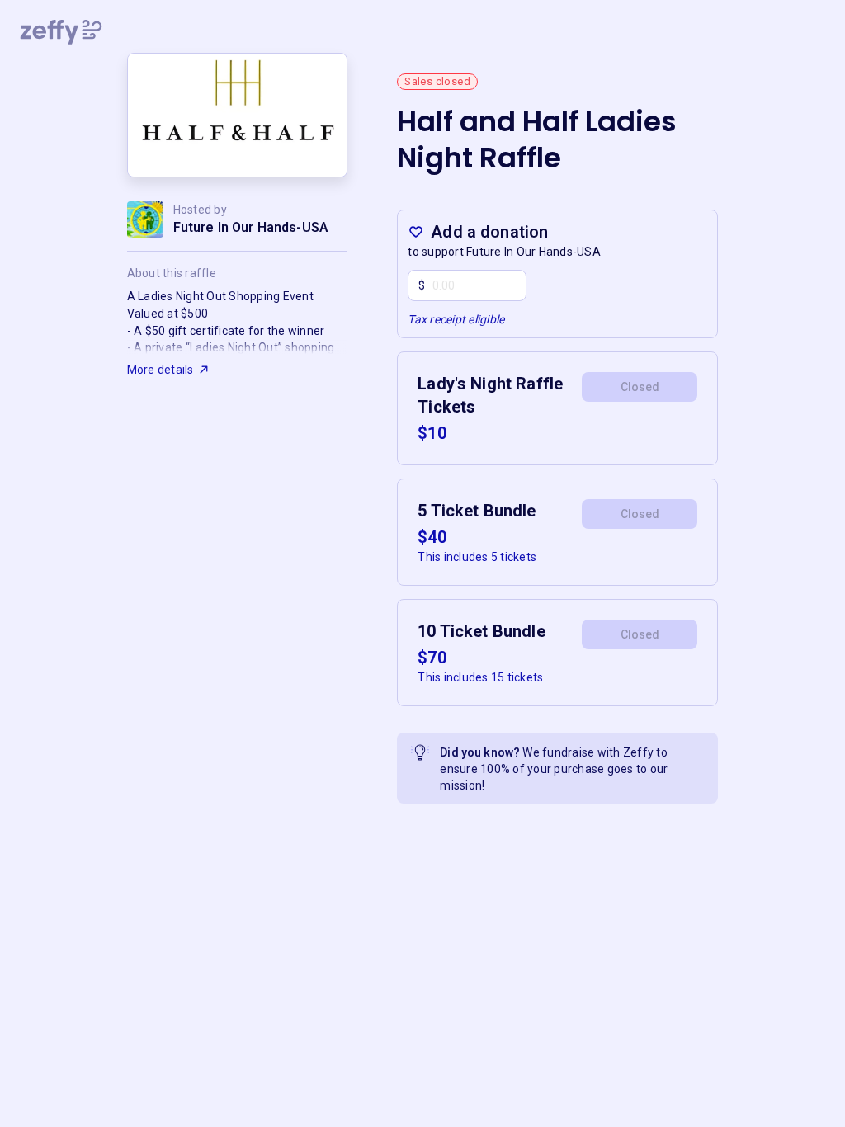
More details (160, 369)
